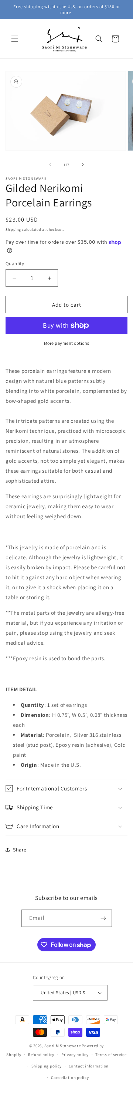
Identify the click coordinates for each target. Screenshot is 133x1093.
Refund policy (41, 1054)
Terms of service (110, 1054)
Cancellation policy (70, 1077)
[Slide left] (50, 164)
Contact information (89, 1066)
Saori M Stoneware (62, 1045)
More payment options (66, 343)
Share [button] (20, 849)
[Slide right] (83, 164)
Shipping (13, 229)
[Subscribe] (103, 918)
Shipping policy (46, 1066)
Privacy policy (75, 1054)
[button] (15, 39)
